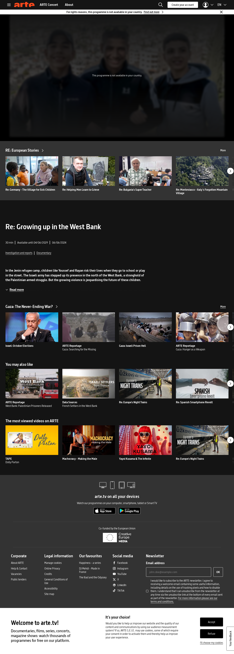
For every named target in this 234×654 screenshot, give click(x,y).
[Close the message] (221, 12)
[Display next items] (230, 171)
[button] (160, 5)
